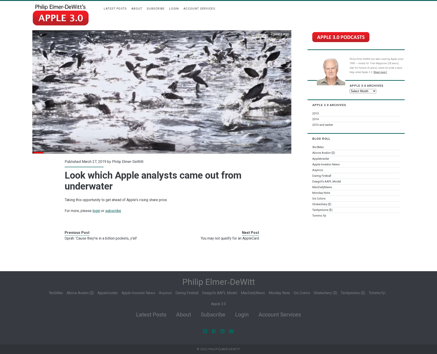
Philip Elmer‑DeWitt (218, 282)
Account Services (199, 8)
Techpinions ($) (322, 210)
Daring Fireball (321, 175)
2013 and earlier (322, 124)
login (96, 211)
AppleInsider (320, 158)
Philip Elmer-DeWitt (127, 161)
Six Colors (318, 198)
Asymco (317, 170)
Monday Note (321, 193)
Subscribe (156, 8)
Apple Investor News (326, 164)
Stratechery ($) (321, 204)
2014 (315, 119)
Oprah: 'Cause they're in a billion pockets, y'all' (101, 238)
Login (174, 8)
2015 (315, 113)
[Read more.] (380, 72)
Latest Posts (115, 8)
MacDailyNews (322, 187)
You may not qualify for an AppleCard (230, 238)
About (136, 8)
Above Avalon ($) (323, 152)
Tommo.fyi (319, 215)
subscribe (113, 211)
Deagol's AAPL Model (326, 181)
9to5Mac (318, 147)
